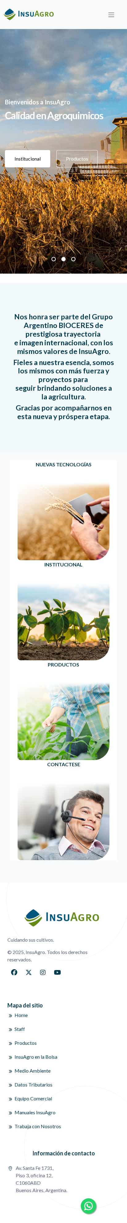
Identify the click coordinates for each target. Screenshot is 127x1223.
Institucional (27, 159)
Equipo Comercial (33, 1098)
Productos (77, 159)
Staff (19, 1029)
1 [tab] (53, 259)
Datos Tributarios (33, 1084)
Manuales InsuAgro (34, 1112)
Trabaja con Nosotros (37, 1126)
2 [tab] (63, 259)
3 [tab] (73, 259)
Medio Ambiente (32, 1071)
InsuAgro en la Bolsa (35, 1057)
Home (21, 1015)
